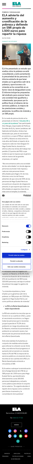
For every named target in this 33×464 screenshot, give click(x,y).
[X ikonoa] (20, 431)
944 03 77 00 (18, 418)
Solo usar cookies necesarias (17, 267)
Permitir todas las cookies (16, 255)
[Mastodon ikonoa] (26, 431)
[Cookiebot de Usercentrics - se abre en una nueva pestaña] (23, 196)
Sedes (16, 424)
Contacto (7, 453)
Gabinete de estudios (9, 41)
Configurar (24, 249)
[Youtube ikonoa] (26, 436)
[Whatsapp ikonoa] (20, 436)
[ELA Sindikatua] (19, 4)
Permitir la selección (16, 261)
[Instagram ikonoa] (15, 431)
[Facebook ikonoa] (10, 431)
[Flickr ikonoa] (10, 436)
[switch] (28, 231)
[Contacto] (18, 441)
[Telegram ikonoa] (15, 436)
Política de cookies (17, 456)
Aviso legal (17, 453)
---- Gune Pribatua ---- (16, 446)
